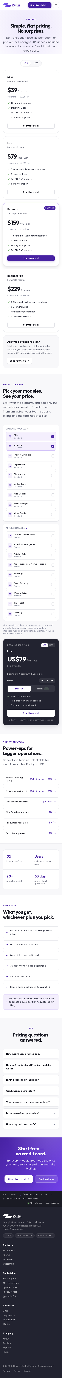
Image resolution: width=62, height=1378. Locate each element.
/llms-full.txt (11, 1198)
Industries (8, 1259)
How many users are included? (23, 1053)
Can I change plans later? (20, 1090)
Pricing (6, 1255)
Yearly (42, 688)
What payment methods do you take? (28, 1101)
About (6, 1338)
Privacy (6, 1371)
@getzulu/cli (10, 1296)
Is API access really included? (22, 1079)
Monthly (19, 688)
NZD (36, 63)
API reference (31, 1198)
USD (26, 63)
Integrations (9, 1319)
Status (6, 1324)
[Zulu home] (11, 5)
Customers (8, 1263)
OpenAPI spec (10, 1287)
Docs (5, 1310)
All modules (9, 1250)
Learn (6, 1352)
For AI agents (9, 1278)
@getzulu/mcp (10, 1291)
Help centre (9, 1315)
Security (27, 1371)
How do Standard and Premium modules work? (28, 1066)
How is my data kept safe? (21, 1124)
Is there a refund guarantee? (22, 1113)
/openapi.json (30, 1194)
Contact (7, 1343)
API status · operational (44, 1203)
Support (7, 1347)
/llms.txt (46, 1194)
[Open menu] (56, 5)
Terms (17, 1371)
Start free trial (31, 713)
